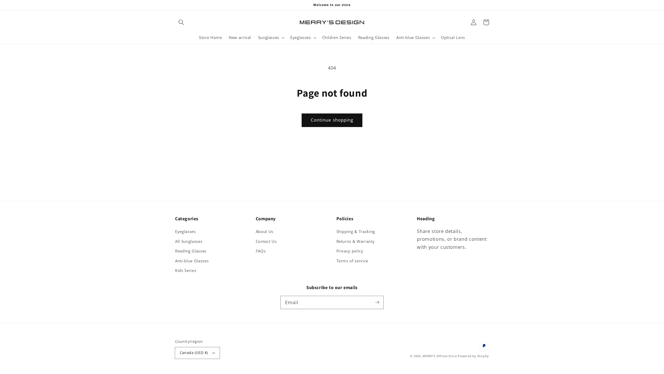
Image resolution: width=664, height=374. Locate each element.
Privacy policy (349, 251)
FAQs (261, 251)
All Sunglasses (188, 241)
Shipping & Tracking (355, 231)
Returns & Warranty (355, 241)
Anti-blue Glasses (192, 261)
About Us (264, 231)
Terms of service (352, 261)
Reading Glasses (190, 251)
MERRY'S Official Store (440, 356)
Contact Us (266, 241)
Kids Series (185, 270)
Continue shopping (332, 120)
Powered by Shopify (473, 356)
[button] (181, 22)
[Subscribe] (377, 302)
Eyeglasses (185, 231)
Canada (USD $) (194, 352)
